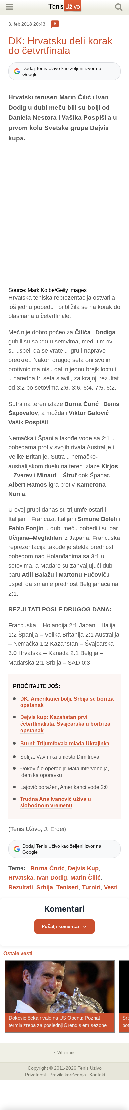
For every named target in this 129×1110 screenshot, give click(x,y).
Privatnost (35, 1074)
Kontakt (97, 1074)
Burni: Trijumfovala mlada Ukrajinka (64, 743)
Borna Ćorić (47, 868)
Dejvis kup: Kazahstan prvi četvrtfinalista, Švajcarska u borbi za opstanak (65, 723)
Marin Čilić (85, 877)
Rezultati (20, 887)
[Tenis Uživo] (72, 8)
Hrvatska (20, 877)
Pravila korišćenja (67, 1074)
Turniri (91, 887)
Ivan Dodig (52, 877)
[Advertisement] (64, 215)
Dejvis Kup (83, 868)
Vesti (111, 887)
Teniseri (67, 887)
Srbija (44, 887)
